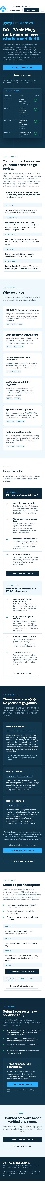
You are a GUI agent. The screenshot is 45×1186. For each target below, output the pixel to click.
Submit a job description (23, 67)
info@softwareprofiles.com (14, 1171)
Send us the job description (22, 850)
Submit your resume (22, 75)
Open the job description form (22, 971)
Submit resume (15, 10)
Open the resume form (22, 1084)
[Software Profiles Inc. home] (3, 9)
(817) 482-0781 (34, 1171)
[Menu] (42, 9)
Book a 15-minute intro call (22, 861)
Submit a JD (31, 10)
